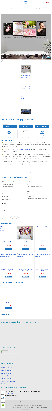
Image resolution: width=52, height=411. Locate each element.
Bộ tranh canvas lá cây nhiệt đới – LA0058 (25, 270)
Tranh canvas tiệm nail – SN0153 (42, 242)
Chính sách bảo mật (6, 373)
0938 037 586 (11, 393)
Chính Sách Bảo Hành (6, 378)
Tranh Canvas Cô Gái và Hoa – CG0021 (8, 242)
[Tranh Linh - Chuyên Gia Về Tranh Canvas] (26, 3)
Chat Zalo (2, 398)
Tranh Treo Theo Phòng (22, 8)
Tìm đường (2, 394)
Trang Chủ (11, 8)
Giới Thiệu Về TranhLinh (7, 367)
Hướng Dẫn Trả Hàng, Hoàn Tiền (9, 381)
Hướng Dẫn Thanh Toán (7, 376)
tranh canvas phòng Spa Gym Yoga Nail (20, 149)
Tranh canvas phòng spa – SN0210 (8, 301)
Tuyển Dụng (4, 384)
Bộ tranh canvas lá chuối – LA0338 (42, 270)
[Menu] (2, 2)
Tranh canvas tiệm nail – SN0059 (25, 242)
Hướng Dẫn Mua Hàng (6, 370)
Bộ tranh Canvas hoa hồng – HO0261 (8, 270)
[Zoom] (2, 61)
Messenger (3, 402)
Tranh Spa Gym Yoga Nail (36, 8)
